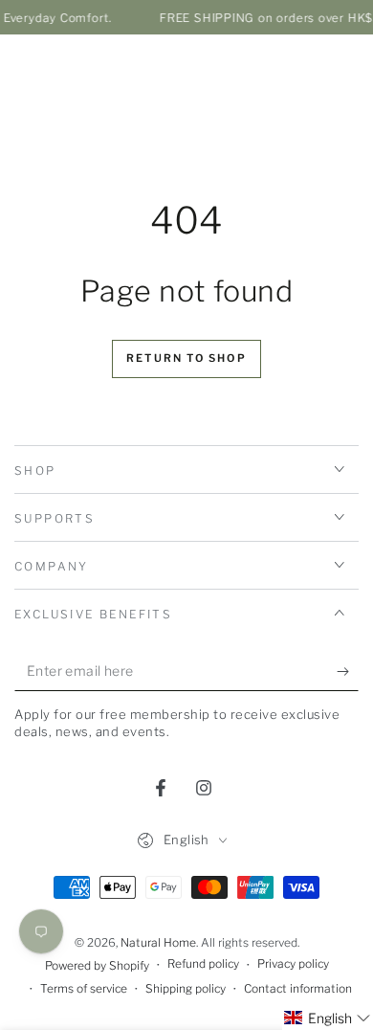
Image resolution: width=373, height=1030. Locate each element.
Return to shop (186, 358)
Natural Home (158, 942)
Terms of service (83, 988)
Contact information (298, 988)
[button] (327, 1018)
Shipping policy (185, 988)
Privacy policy (293, 963)
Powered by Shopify (97, 965)
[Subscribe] (348, 672)
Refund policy (203, 963)
